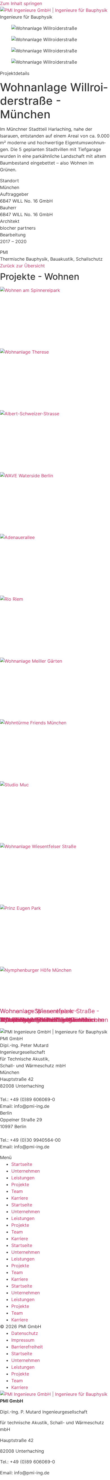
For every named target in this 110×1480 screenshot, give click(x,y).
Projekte (20, 1184)
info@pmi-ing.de (31, 1106)
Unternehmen (25, 1171)
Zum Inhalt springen (21, 3)
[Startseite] (53, 10)
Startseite (21, 1164)
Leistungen (22, 1178)
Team (17, 1191)
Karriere (19, 1198)
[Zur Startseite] (53, 1394)
